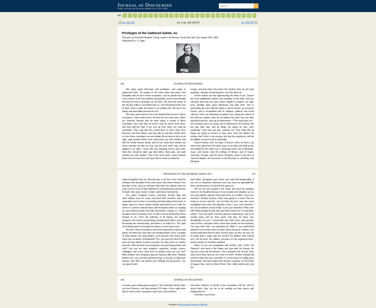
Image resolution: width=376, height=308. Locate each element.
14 (192, 15)
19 (217, 15)
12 (181, 15)
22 (233, 15)
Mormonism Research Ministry (193, 304)
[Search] (256, 6)
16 (202, 15)
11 (176, 15)
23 (238, 15)
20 (223, 15)
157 (254, 174)
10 (171, 15)
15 (197, 15)
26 (254, 15)
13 (186, 15)
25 (249, 15)
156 (122, 84)
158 (122, 280)
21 (228, 15)
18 (212, 15)
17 (207, 15)
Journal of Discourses (145, 4)
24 (243, 15)
